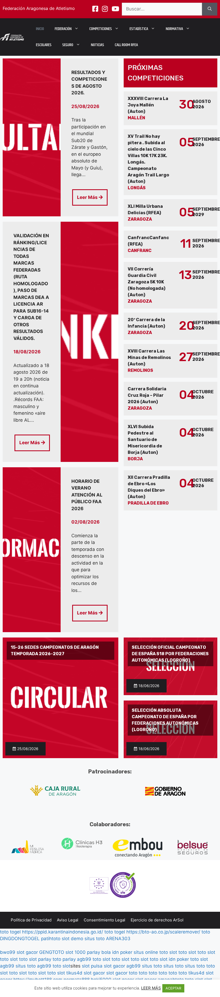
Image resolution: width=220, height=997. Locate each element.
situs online (146, 952)
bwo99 (7, 952)
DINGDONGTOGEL (20, 938)
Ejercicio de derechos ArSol (157, 919)
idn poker (122, 952)
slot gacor (27, 952)
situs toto (95, 938)
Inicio (40, 28)
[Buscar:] (162, 9)
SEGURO (67, 45)
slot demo (72, 938)
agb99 (84, 959)
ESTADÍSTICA (139, 28)
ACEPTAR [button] (173, 988)
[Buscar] (209, 9)
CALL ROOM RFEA (126, 45)
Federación (63, 28)
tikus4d (74, 973)
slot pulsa (92, 966)
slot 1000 (75, 952)
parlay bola (99, 952)
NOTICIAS (97, 45)
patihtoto (50, 938)
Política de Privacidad (31, 919)
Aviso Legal (67, 919)
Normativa (174, 28)
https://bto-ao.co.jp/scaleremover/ (163, 932)
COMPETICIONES (100, 28)
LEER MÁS (151, 988)
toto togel (10, 932)
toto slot (168, 952)
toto (205, 932)
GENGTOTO (51, 952)
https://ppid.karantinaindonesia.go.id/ (62, 932)
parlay (44, 959)
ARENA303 (118, 938)
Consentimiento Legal (104, 919)
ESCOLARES (44, 45)
